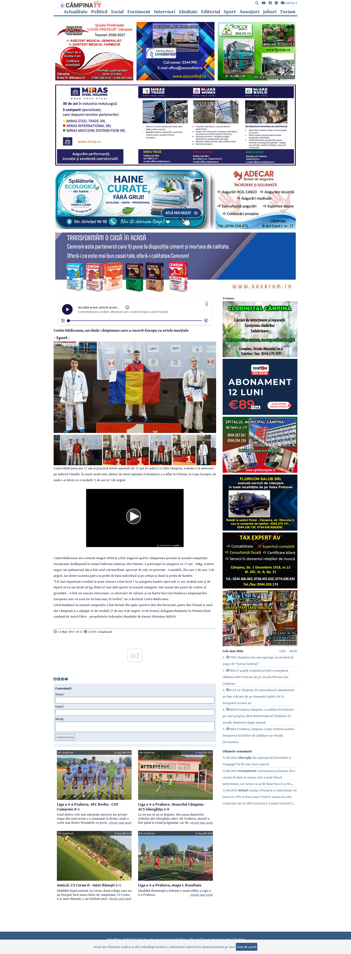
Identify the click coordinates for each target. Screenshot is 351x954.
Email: (59, 706)
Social (117, 11)
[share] (55, 679)
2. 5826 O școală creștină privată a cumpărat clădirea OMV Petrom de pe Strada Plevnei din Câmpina (255, 677)
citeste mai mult (120, 822)
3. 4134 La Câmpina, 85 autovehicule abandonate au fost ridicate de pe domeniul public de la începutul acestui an (259, 696)
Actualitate (76, 11)
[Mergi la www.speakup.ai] (207, 303)
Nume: (59, 694)
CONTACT (290, 2)
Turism (288, 11)
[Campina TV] (175, 4)
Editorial (210, 11)
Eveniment (138, 11)
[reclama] (94, 79)
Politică (99, 11)
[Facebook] (270, 3)
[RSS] (276, 3)
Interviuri (164, 11)
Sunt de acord (246, 946)
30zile (293, 650)
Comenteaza (65, 736)
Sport (230, 11)
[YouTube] (263, 3)
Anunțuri (249, 11)
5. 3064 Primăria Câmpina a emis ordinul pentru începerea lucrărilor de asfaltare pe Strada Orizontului (258, 735)
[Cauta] (257, 3)
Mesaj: (59, 718)
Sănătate (188, 11)
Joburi (269, 11)
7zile (282, 650)
